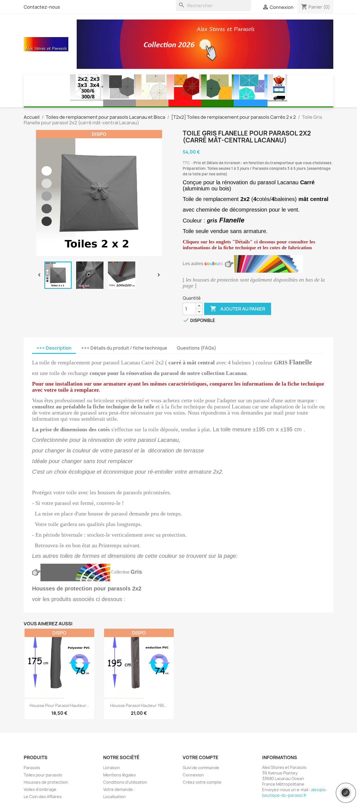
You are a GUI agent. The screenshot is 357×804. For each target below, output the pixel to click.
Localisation (114, 796)
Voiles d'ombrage (40, 789)
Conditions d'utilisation (125, 782)
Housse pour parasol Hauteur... (59, 705)
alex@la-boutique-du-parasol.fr (294, 792)
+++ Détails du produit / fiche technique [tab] (124, 348)
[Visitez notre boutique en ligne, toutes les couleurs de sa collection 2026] (205, 44)
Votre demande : (119, 789)
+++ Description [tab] (54, 348)
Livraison (111, 767)
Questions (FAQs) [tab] (196, 348)
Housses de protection (46, 782)
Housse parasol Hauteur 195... (138, 705)
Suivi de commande (201, 767)
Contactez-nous (42, 7)
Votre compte (200, 757)
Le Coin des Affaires (43, 796)
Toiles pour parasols (43, 775)
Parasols (32, 767)
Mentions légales (119, 775)
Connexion (193, 775)
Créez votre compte (202, 782)
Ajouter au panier (237, 308)
